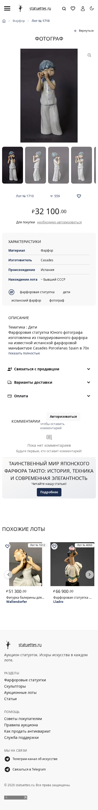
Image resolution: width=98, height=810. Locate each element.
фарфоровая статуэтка (37, 292)
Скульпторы (15, 686)
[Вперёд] (89, 574)
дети (66, 292)
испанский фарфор (26, 300)
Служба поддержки (21, 737)
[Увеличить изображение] (49, 96)
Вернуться (86, 30)
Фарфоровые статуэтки (25, 679)
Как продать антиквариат (27, 731)
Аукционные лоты (20, 692)
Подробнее (49, 492)
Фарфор (19, 21)
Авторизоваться (63, 416)
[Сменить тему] (92, 8)
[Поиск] (64, 8)
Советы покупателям (23, 718)
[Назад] (8, 574)
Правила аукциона (21, 724)
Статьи (10, 698)
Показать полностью (24, 353)
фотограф (56, 300)
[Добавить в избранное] (79, 196)
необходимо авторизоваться (59, 222)
